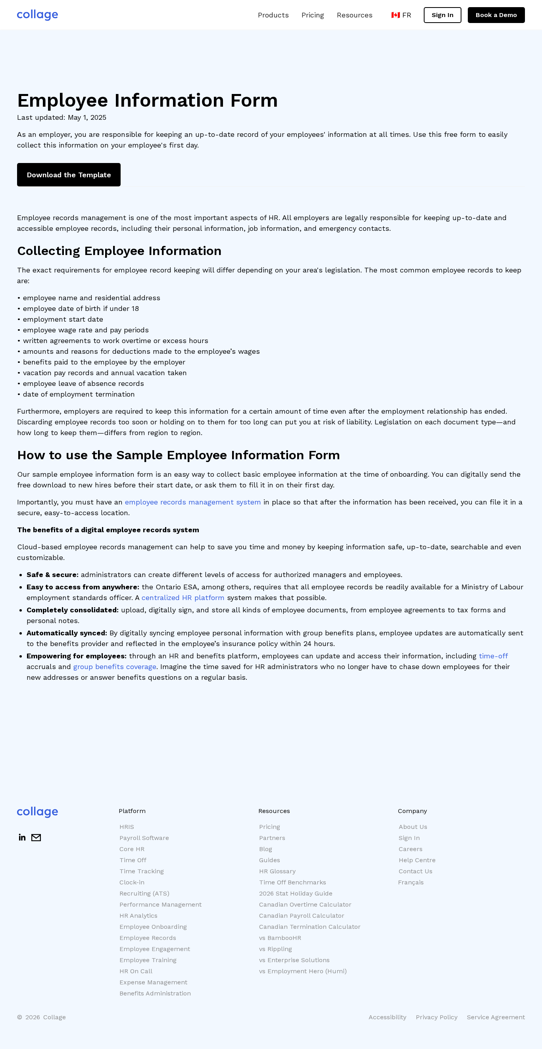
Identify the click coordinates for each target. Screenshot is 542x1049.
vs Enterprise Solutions (294, 960)
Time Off (132, 860)
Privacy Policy (436, 1017)
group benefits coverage (114, 666)
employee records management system (193, 502)
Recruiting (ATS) (144, 893)
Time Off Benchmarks (292, 882)
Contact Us (415, 871)
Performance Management (160, 904)
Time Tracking (141, 871)
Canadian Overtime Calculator (305, 904)
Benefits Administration (155, 993)
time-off (493, 656)
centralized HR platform (183, 597)
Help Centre (417, 860)
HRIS (126, 826)
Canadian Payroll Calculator (301, 915)
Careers (411, 849)
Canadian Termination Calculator (310, 926)
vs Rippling (275, 949)
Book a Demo (496, 15)
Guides (269, 860)
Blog (265, 849)
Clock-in (131, 882)
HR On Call (135, 971)
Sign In (443, 15)
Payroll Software (144, 838)
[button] (273, 15)
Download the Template (69, 175)
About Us (413, 826)
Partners (272, 838)
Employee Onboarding (153, 926)
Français (411, 882)
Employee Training (148, 960)
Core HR (131, 849)
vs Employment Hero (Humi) (303, 971)
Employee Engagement (154, 949)
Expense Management (153, 982)
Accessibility (387, 1017)
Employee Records (147, 938)
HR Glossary (277, 871)
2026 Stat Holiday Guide (296, 893)
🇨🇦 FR (401, 15)
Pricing (313, 15)
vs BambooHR (280, 938)
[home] (37, 15)
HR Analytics (138, 915)
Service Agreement (496, 1017)
